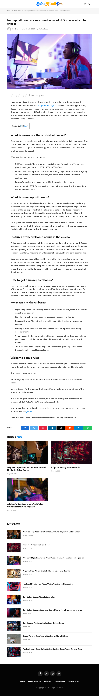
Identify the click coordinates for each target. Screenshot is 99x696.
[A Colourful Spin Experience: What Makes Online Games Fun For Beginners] (27, 489)
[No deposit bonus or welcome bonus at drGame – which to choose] (49, 61)
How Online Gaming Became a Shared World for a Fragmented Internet (52, 610)
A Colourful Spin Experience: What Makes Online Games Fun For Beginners (25, 505)
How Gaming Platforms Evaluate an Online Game (43, 623)
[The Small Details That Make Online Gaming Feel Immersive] (14, 586)
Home (9, 11)
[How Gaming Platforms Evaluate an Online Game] (14, 626)
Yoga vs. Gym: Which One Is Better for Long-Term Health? (46, 570)
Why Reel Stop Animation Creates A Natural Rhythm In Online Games (26, 468)
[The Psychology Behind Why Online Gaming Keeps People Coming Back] (14, 652)
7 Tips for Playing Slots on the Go (65, 467)
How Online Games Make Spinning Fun (39, 597)
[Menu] (10, 4)
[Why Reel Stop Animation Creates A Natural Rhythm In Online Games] (27, 452)
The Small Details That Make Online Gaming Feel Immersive (48, 583)
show (25, 126)
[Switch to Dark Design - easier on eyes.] (85, 4)
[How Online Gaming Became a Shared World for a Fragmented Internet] (14, 612)
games (29, 411)
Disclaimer (60, 681)
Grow (16, 29)
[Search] (89, 4)
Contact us (73, 681)
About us (48, 681)
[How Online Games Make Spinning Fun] (14, 599)
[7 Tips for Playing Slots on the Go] (71, 452)
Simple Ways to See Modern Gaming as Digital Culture (45, 636)
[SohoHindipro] (49, 4)
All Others (17, 11)
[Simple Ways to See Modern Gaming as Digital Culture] (14, 639)
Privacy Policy (34, 681)
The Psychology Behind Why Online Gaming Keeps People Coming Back (52, 649)
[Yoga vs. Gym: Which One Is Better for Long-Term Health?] (14, 573)
